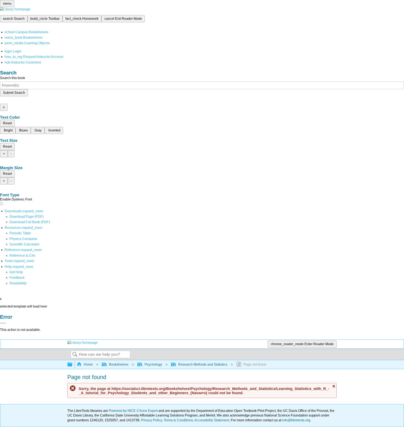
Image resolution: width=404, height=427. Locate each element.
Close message (333, 386)
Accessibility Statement (211, 420)
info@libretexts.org (295, 420)
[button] (16, 277)
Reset (7, 123)
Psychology (153, 364)
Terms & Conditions (178, 420)
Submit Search (14, 92)
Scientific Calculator (24, 244)
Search (75, 354)
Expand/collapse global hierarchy (72, 364)
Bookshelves (118, 364)
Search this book (12, 78)
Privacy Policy (151, 420)
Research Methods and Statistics (202, 364)
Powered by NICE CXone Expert (133, 410)
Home (88, 364)
